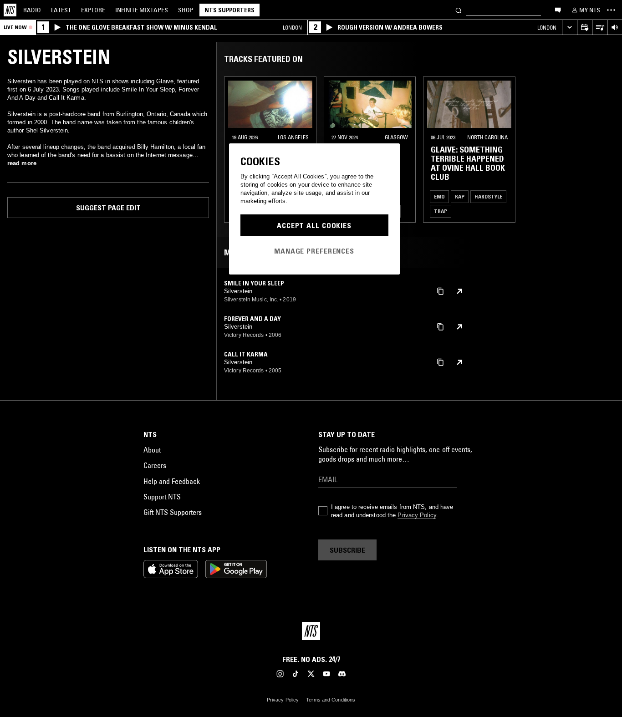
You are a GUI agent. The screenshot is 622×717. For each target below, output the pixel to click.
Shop (186, 10)
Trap (440, 211)
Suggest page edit (108, 207)
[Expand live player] (569, 27)
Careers (154, 465)
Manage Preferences (314, 250)
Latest (61, 10)
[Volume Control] (614, 27)
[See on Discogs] (459, 291)
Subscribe (347, 549)
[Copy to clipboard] (440, 290)
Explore (93, 10)
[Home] (10, 10)
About (152, 449)
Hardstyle (488, 196)
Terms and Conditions (330, 699)
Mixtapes (141, 10)
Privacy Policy (417, 515)
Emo (439, 196)
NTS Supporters (229, 10)
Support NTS (162, 496)
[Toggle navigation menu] (611, 10)
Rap (459, 196)
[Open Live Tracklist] (599, 27)
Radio (32, 10)
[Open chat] (557, 9)
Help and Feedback (171, 481)
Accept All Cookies (314, 225)
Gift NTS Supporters (172, 512)
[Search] (458, 9)
